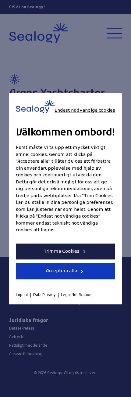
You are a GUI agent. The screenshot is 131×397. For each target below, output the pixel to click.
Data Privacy (44, 295)
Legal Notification (76, 295)
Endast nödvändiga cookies (85, 110)
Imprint (22, 295)
